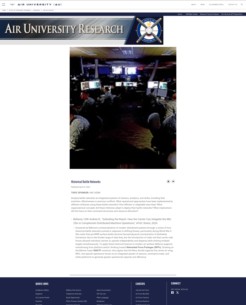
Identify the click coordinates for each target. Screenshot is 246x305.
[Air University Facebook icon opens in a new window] (172, 292)
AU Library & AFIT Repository (231, 14)
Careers (140, 284)
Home (180, 14)
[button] (3, 4)
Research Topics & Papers (209, 14)
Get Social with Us (179, 289)
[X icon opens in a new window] (177, 292)
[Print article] (168, 181)
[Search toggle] (242, 4)
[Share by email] (173, 181)
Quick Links (42, 284)
